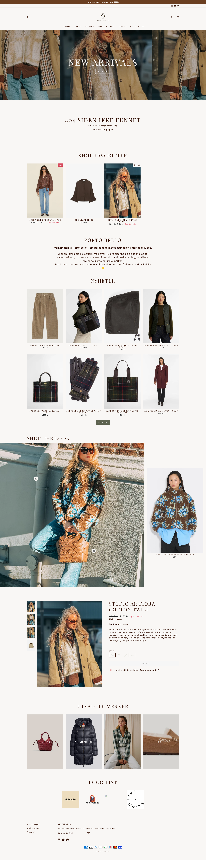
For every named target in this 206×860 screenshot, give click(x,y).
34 (112, 655)
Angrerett (31, 832)
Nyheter (66, 26)
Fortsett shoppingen (103, 129)
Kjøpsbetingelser (34, 825)
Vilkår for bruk (33, 828)
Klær (76, 26)
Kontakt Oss (136, 26)
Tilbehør (88, 26)
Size (111, 651)
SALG (112, 26)
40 (132, 655)
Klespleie (122, 26)
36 (119, 655)
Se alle (103, 422)
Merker (101, 26)
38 (125, 655)
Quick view (45, 216)
